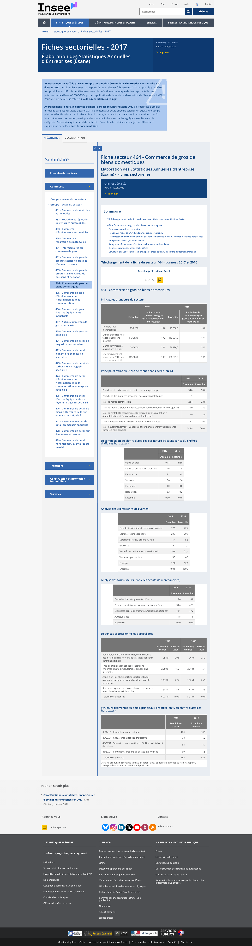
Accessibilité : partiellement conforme (108, 942)
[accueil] (44, 23)
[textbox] (162, 11)
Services (152, 22)
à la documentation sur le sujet (99, 99)
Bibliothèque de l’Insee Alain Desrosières (119, 892)
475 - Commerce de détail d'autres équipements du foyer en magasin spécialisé (72, 399)
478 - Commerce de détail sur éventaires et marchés (73, 432)
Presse (174, 4)
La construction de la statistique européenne (178, 868)
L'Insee (158, 851)
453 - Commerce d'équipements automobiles (72, 230)
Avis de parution (59, 827)
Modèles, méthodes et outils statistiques (64, 891)
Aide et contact (165, 826)
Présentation (52, 137)
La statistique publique (167, 862)
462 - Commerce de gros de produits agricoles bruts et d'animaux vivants (71, 261)
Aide (186, 4)
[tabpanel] (154, 333)
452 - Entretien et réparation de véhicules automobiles (72, 221)
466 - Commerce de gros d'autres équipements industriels (70, 312)
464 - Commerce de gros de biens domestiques (72, 284)
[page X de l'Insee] (129, 827)
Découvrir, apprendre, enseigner (115, 868)
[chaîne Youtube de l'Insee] (137, 827)
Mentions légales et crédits (71, 942)
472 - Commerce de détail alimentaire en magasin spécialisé (70, 354)
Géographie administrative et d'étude (62, 885)
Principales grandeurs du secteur (125, 229)
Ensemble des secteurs (63, 173)
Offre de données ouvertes (57, 903)
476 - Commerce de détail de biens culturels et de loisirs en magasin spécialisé (72, 412)
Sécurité (172, 942)
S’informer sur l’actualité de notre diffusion (120, 880)
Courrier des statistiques (55, 897)
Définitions (49, 862)
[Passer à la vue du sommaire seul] (99, 148)
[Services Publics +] (172, 936)
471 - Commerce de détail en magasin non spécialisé (72, 342)
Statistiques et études (69, 22)
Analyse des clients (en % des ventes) (127, 240)
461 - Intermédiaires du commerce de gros (69, 249)
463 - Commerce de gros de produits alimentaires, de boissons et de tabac (71, 273)
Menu (151, 4)
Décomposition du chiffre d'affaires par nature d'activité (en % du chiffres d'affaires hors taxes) (156, 237)
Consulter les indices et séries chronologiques (122, 857)
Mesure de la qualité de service (171, 874)
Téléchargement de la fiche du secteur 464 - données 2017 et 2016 (145, 219)
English (208, 4)
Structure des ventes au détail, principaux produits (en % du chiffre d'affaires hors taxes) (152, 252)
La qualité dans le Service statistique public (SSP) (67, 874)
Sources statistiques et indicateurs (60, 868)
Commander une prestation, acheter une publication (120, 899)
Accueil (45, 31)
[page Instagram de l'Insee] (113, 827)
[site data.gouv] (144, 936)
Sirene (102, 862)
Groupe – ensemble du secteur (68, 199)
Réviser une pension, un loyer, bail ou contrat (122, 851)
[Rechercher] (188, 11)
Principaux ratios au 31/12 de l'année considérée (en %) (136, 233)
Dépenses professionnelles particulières (128, 248)
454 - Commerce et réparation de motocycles (71, 240)
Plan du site (187, 942)
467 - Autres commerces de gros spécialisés (71, 323)
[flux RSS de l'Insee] (153, 827)
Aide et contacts (107, 911)
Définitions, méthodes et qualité (115, 22)
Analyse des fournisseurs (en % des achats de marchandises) (139, 244)
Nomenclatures (51, 879)
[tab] (52, 138)
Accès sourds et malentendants (148, 942)
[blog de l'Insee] (145, 827)
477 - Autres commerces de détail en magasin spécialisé (72, 423)
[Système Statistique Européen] (75, 936)
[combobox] (176, 11)
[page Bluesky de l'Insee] (105, 827)
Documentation (75, 137)
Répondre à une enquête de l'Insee (117, 874)
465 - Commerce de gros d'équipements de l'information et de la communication (70, 298)
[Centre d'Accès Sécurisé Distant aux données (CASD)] (122, 936)
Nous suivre (105, 906)
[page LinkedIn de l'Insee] (121, 827)
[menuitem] (44, 23)
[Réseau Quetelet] (98, 936)
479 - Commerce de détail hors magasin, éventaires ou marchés (72, 444)
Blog (163, 4)
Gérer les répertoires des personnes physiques (122, 886)
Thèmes (203, 11)
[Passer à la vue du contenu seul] (95, 148)
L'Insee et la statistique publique (188, 22)
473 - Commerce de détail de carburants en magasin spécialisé (72, 366)
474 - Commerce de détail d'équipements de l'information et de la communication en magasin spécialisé (72, 382)
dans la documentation (84, 126)
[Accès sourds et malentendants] (197, 5)
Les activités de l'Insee (166, 857)
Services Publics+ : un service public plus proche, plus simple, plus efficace (179, 881)
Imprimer (164, 52)
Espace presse (106, 917)
